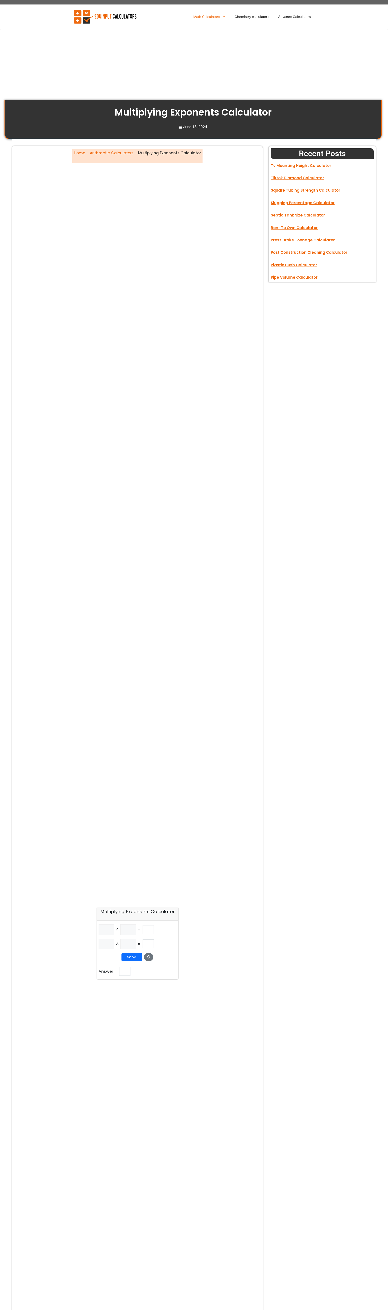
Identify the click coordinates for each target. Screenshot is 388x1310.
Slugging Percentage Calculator (303, 203)
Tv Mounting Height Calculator (301, 165)
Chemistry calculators (252, 17)
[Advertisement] (139, 66)
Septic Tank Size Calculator (298, 215)
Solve (132, 957)
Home (79, 153)
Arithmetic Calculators (112, 153)
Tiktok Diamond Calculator (297, 178)
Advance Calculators (294, 17)
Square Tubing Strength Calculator (305, 190)
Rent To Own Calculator (294, 227)
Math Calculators (206, 17)
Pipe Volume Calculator (294, 277)
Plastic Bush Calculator (294, 265)
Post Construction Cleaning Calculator (309, 252)
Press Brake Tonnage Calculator (303, 240)
